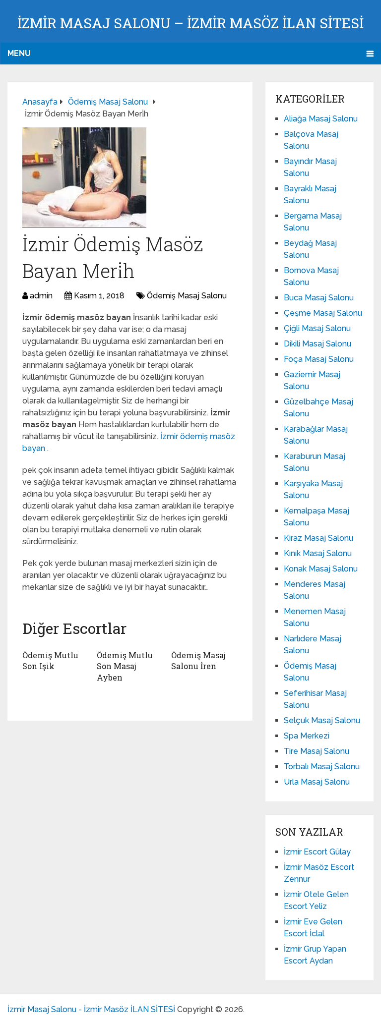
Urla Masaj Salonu (317, 782)
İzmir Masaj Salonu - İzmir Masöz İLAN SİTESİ (91, 1009)
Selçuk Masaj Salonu (322, 720)
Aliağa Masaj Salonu (321, 118)
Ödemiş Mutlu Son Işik (50, 660)
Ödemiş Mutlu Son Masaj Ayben (125, 666)
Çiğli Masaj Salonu (317, 328)
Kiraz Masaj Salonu (318, 538)
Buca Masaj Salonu (319, 297)
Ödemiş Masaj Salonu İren (198, 660)
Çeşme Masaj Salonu (323, 313)
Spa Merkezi (306, 735)
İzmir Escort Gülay (317, 851)
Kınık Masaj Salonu (318, 553)
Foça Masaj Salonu (319, 359)
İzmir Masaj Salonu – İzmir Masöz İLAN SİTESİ (190, 23)
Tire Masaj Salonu (316, 751)
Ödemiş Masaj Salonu (187, 295)
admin (41, 295)
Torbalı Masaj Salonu (322, 766)
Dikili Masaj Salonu (317, 343)
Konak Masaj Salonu (321, 568)
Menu (19, 53)
